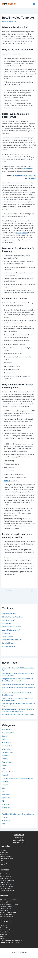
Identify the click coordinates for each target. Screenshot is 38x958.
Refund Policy (4, 852)
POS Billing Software (6, 906)
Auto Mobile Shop (8, 733)
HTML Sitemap (4, 865)
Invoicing (5, 781)
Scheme (5, 817)
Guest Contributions (8, 772)
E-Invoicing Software (6, 908)
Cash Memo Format (5, 876)
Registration (6, 807)
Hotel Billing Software (6, 916)
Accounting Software (6, 902)
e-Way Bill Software (5, 910)
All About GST (4, 928)
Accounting (6, 729)
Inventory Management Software (9, 904)
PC (3, 801)
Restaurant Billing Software (8, 912)
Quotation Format (5, 874)
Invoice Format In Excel (21, 176)
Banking (5, 736)
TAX (3, 824)
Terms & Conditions (5, 856)
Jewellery (5, 785)
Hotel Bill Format (5, 882)
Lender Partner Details (6, 858)
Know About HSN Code (7, 930)
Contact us (19, 838)
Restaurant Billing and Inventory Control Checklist (18, 714)
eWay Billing (6, 755)
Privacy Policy (4, 854)
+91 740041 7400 (19, 842)
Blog (1, 860)
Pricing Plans (4, 850)
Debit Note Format (5, 878)
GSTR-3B (7, 481)
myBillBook (27, 169)
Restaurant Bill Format (6, 886)
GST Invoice (3, 926)
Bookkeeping (6, 742)
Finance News (7, 762)
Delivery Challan (4, 932)
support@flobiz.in (19, 840)
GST (3, 768)
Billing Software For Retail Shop (9, 900)
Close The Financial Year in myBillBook (11, 940)
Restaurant (5, 811)
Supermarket (6, 820)
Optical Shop (6, 798)
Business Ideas (7, 746)
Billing (4, 739)
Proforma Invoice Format (7, 880)
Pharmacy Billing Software (7, 914)
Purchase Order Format (7, 890)
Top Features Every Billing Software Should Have (18, 684)
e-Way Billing (6, 749)
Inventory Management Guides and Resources (17, 778)
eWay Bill (2, 938)
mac (3, 791)
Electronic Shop (7, 752)
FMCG (4, 765)
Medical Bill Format (5, 888)
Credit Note (3, 934)
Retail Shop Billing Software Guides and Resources (18, 814)
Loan (3, 788)
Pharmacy (5, 804)
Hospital (5, 775)
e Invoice (2, 936)
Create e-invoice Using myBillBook (10, 942)
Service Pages (4, 863)
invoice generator (22, 233)
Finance (4, 759)
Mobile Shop (6, 794)
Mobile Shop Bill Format (7, 884)
